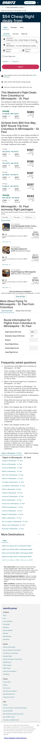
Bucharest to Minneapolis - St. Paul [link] (13, 528)
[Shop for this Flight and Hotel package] (20, 230)
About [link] (4, 615)
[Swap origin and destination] (36, 42)
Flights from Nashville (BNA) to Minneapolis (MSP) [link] (17, 553)
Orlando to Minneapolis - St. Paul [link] (12, 493)
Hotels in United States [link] (9, 647)
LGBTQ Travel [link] (7, 668)
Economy (15, 61)
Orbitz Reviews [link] (7, 662)
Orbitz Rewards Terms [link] (9, 694)
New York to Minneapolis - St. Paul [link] (12, 475)
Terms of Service (21, 738)
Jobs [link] (4, 618)
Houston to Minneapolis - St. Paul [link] (12, 478)
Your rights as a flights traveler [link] (11, 720)
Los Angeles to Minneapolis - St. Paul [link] (13, 485)
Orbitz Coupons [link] (7, 665)
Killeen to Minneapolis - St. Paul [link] (11, 518)
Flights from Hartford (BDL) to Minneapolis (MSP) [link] (17, 549)
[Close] (38, 725)
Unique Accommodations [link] (9, 671)
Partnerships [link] (6, 624)
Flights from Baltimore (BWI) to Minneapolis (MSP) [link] (17, 560)
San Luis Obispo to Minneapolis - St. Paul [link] (14, 521)
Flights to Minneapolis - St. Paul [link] (14, 7)
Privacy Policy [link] (7, 682)
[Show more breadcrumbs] (3, 7)
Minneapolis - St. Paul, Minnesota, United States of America (22, 46)
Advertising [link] (6, 639)
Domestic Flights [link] (7, 656)
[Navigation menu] (38, 2)
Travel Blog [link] (6, 674)
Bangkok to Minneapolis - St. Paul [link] (12, 514)
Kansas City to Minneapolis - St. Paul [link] (13, 503)
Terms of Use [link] (6, 688)
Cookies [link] (5, 685)
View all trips (20, 296)
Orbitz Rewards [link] (7, 636)
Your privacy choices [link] (8, 697)
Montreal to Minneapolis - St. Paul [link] (12, 507)
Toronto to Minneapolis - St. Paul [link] (12, 468)
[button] (20, 242)
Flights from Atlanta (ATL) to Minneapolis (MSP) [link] (16, 546)
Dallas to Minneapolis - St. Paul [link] (11, 489)
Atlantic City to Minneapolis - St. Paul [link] (13, 525)
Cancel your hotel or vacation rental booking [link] (15, 708)
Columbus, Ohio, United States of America (21, 40)
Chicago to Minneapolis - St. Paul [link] (12, 460)
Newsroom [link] (6, 627)
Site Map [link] (5, 633)
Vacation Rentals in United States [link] (12, 650)
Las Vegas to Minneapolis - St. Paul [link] (13, 482)
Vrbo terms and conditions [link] (10, 691)
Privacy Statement (10, 738)
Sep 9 (27, 51)
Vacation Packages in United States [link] (12, 659)
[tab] (5, 27)
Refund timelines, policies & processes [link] (13, 714)
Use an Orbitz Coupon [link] (9, 717)
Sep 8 (8, 51)
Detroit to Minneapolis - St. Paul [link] (12, 500)
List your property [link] (7, 621)
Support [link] (5, 705)
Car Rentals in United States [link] (10, 653)
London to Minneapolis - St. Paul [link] (12, 511)
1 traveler (5, 61)
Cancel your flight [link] (7, 711)
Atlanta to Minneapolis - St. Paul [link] (12, 471)
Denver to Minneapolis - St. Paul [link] (12, 464)
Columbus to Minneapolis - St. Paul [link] (13, 496)
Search (20, 67)
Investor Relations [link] (8, 630)
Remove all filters (5, 220)
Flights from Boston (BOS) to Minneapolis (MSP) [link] (17, 556)
